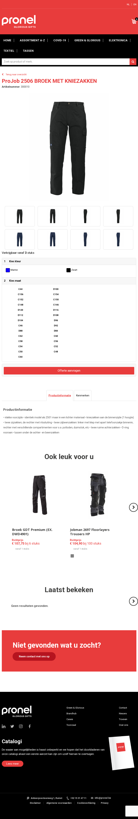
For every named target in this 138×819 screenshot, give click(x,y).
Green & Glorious (87, 40)
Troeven (123, 719)
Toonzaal (71, 725)
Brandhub (71, 713)
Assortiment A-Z (32, 40)
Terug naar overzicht (16, 74)
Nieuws (123, 713)
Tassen (28, 50)
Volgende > (134, 511)
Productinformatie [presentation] (60, 395)
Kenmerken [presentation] (82, 395)
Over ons (123, 725)
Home (7, 40)
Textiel (8, 50)
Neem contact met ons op (34, 656)
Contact (123, 707)
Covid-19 (59, 40)
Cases (69, 719)
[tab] (59, 395)
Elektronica (118, 40)
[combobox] (69, 61)
